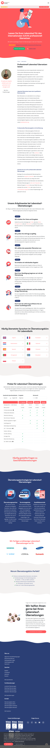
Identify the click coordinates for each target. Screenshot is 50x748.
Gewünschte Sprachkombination (10, 395)
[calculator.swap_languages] (10, 398)
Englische (27, 176)
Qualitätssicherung (25, 122)
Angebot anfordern (19, 48)
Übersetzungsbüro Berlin (10, 704)
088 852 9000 (32, 48)
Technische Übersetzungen (10, 690)
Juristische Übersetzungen (10, 686)
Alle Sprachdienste (9, 679)
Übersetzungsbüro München (11, 707)
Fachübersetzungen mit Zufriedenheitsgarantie (25, 578)
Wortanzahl (35, 395)
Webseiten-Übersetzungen (10, 692)
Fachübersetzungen (10, 683)
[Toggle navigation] (48, 2)
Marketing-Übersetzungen (10, 688)
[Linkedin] (36, 722)
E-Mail (28, 187)
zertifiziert (36, 153)
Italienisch (7, 674)
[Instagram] (43, 722)
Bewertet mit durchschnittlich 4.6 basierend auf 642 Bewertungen (28, 45)
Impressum (7, 664)
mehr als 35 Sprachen (35, 183)
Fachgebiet (20, 395)
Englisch (6, 670)
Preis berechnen (44, 6)
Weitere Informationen (19, 741)
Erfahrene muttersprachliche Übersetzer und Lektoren (25, 576)
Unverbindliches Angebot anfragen (36, 632)
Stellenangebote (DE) (9, 662)
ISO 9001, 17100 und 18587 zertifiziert (25, 580)
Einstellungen (19, 744)
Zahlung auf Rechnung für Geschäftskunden (25, 581)
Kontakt (27, 185)
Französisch (7, 672)
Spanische (31, 176)
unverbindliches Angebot (22, 189)
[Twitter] (28, 722)
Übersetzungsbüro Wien (10, 702)
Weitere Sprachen (25, 367)
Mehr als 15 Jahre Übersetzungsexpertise (25, 585)
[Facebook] (32, 722)
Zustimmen (8, 744)
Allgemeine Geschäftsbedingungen (12, 656)
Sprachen (7, 667)
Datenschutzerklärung (9, 658)
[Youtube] (39, 722)
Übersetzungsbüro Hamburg (11, 705)
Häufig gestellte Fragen (10, 660)
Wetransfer (28, 224)
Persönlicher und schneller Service (25, 583)
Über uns (7, 653)
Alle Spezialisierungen (9, 695)
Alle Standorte (8, 711)
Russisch (6, 676)
